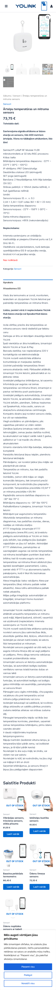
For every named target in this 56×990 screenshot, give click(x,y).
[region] (28, 960)
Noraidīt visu (28, 983)
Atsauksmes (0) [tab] (12, 288)
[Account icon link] (51, 6)
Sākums (7, 96)
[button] (48, 17)
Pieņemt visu (28, 966)
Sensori (17, 96)
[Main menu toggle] (6, 6)
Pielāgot (28, 975)
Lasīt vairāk (13, 834)
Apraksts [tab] (8, 282)
